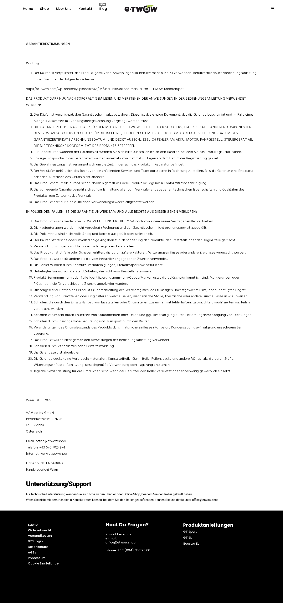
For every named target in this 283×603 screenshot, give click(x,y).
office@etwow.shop (51, 441)
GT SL (187, 537)
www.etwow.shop (53, 453)
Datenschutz (38, 547)
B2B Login (35, 541)
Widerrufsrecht (39, 530)
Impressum (36, 558)
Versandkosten (40, 535)
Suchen (33, 524)
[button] (10, 10)
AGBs (32, 552)
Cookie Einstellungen (44, 563)
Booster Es (191, 543)
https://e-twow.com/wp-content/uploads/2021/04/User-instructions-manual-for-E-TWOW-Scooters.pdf (105, 89)
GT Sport (190, 531)
